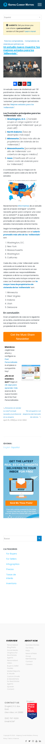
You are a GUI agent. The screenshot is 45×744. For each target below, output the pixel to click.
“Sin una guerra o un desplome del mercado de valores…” (32, 414)
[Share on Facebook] (15, 84)
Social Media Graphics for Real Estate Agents (12, 654)
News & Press (31, 653)
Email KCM (9, 721)
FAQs (28, 650)
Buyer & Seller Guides (13, 667)
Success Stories (32, 645)
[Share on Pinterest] (24, 84)
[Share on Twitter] (20, 84)
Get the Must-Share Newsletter (22, 336)
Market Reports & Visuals (13, 672)
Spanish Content (10, 687)
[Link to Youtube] (36, 741)
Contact (29, 661)
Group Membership (31, 657)
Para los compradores (13, 41)
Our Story (29, 648)
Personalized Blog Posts (12, 646)
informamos (23, 206)
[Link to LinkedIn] (40, 741)
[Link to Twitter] (29, 741)
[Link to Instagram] (33, 741)
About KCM (31, 640)
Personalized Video (12, 661)
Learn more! (30, 31)
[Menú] (38, 4)
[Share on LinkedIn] (29, 84)
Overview (11, 640)
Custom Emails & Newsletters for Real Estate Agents (13, 680)
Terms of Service (13, 738)
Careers (29, 664)
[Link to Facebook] (26, 741)
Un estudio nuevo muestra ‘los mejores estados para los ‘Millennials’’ (21, 50)
